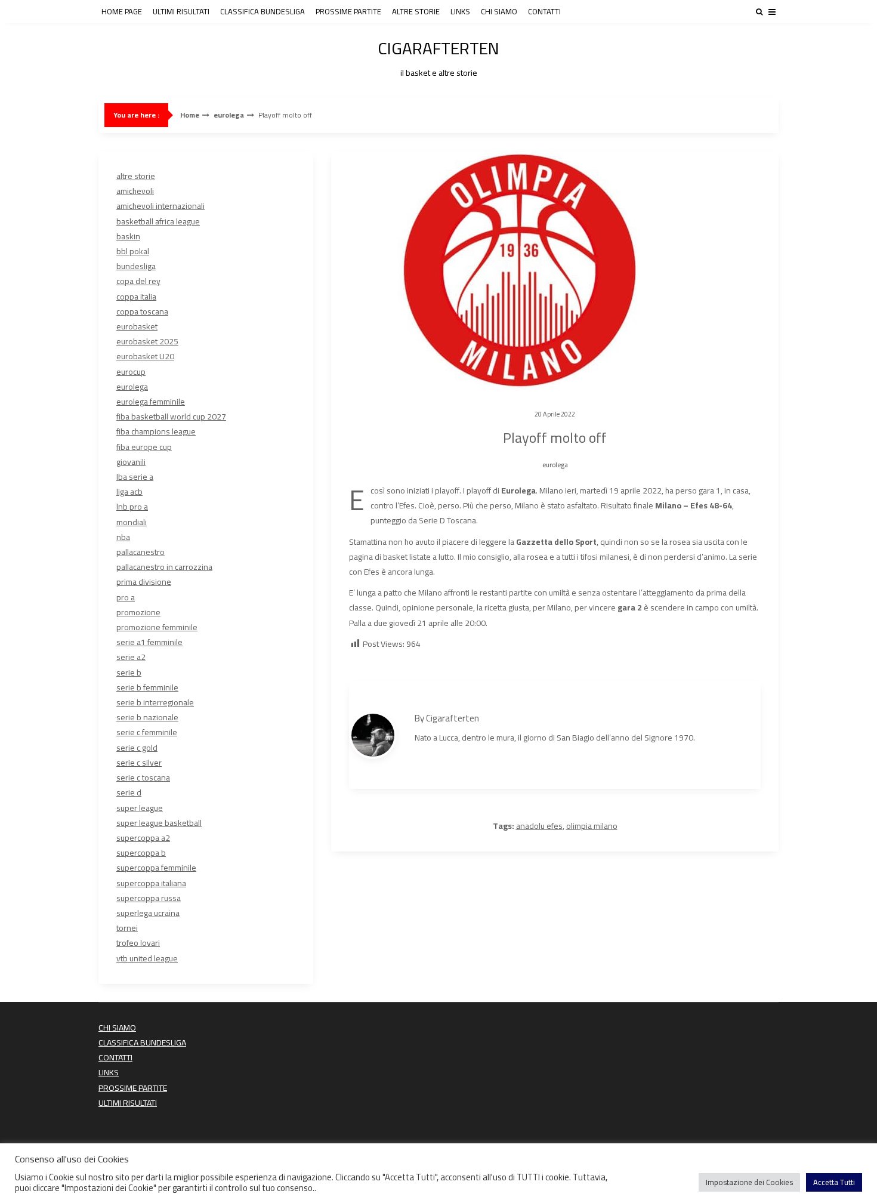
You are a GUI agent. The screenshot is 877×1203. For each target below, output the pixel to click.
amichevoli (135, 191)
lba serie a (134, 477)
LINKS (460, 11)
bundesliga (136, 266)
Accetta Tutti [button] (834, 1182)
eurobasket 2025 (147, 341)
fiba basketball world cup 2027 (171, 416)
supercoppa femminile (156, 867)
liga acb (129, 491)
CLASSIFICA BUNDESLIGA (262, 11)
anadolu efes (539, 826)
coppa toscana (142, 311)
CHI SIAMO (499, 11)
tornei (127, 928)
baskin (128, 236)
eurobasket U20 (145, 356)
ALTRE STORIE (416, 11)
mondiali (131, 522)
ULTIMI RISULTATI (181, 11)
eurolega (229, 115)
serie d (128, 792)
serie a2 (131, 657)
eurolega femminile (150, 401)
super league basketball (159, 823)
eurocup (131, 372)
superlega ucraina (148, 913)
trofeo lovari (138, 943)
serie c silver (139, 762)
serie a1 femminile (149, 642)
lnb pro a (132, 506)
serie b (128, 672)
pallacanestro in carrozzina (164, 567)
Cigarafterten (452, 718)
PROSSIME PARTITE (348, 11)
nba (123, 537)
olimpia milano (591, 826)
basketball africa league (158, 221)
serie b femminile (147, 687)
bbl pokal (132, 251)
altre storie (135, 176)
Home (189, 115)
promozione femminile (156, 627)
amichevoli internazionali (160, 206)
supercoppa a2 (143, 838)
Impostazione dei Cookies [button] (749, 1182)
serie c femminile (146, 732)
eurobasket (137, 326)
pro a (125, 597)
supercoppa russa (148, 898)
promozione (138, 612)
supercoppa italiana (151, 883)
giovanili (131, 462)
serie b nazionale (147, 717)
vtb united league (147, 958)
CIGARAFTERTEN (438, 56)
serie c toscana (143, 777)
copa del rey (138, 281)
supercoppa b (141, 852)
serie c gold (137, 747)
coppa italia (136, 296)
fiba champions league (156, 431)
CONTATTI (544, 11)
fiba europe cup (144, 447)
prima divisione (143, 582)
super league (139, 808)
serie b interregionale (155, 702)
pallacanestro (140, 552)
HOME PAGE (121, 11)
